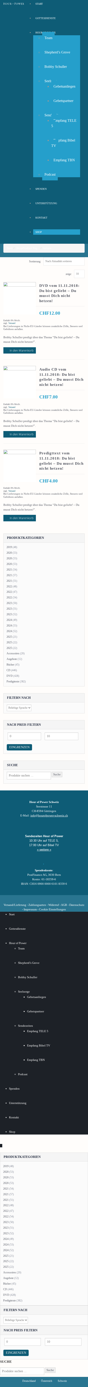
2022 (9, 586)
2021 (9, 569)
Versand (11, 323)
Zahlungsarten (37, 905)
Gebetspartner (63, 101)
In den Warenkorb (22, 350)
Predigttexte (13, 681)
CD (8, 670)
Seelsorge (24, 991)
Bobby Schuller (55, 67)
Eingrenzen (19, 747)
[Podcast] (59, 898)
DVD (10, 675)
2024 (9, 620)
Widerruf (53, 905)
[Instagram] (44, 898)
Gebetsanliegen (64, 86)
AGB (64, 905)
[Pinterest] (51, 898)
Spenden (41, 189)
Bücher (10, 664)
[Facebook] (21, 898)
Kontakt (41, 217)
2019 (9, 547)
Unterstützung (46, 203)
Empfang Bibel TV (63, 143)
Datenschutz (76, 905)
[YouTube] (36, 898)
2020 (9, 552)
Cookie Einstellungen (52, 909)
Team (48, 38)
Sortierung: (35, 261)
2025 (9, 636)
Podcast (50, 174)
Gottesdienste (45, 18)
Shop (38, 232)
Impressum (30, 909)
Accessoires (13, 653)
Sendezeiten (25, 1025)
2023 (9, 603)
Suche (57, 774)
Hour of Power (17, 943)
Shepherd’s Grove (57, 52)
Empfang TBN (64, 160)
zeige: (69, 274)
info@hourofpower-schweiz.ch (49, 815)
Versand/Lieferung (15, 905)
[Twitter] (28, 898)
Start (12, 914)
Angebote (12, 659)
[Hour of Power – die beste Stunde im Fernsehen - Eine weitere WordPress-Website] (13, 4)
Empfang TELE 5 (63, 123)
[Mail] (67, 898)
